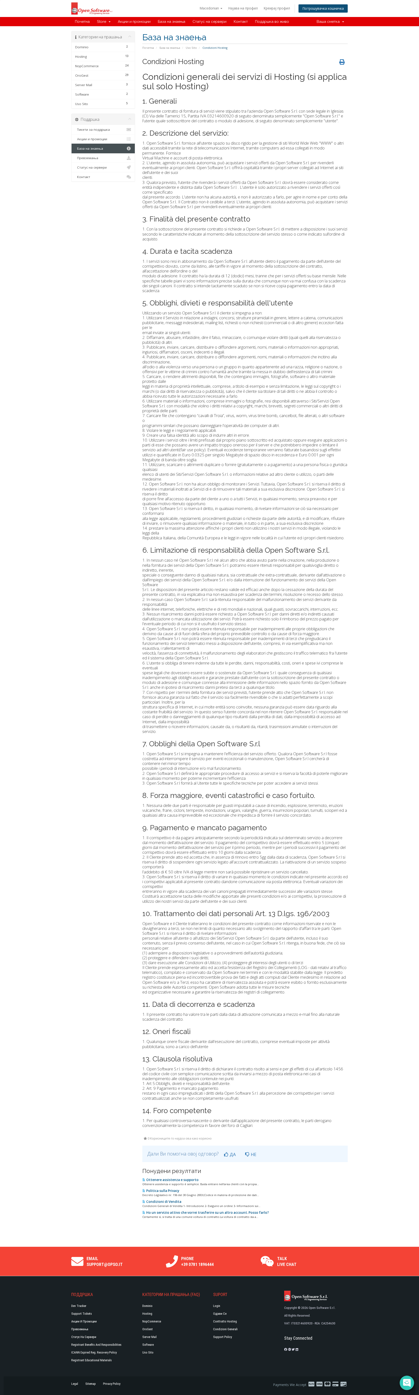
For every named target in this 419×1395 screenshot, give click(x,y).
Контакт (241, 21)
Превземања (86, 158)
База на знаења (171, 21)
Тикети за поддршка (92, 129)
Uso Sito (191, 47)
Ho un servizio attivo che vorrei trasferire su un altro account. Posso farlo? (207, 1212)
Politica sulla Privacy (162, 1191)
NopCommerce (151, 1321)
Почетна (82, 21)
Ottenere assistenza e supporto (172, 1180)
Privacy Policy (111, 1384)
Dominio (147, 1306)
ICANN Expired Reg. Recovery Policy (94, 1352)
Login (216, 1306)
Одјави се (219, 1313)
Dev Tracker (78, 1306)
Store (102, 21)
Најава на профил (243, 8)
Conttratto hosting (225, 1321)
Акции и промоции (134, 21)
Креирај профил (277, 8)
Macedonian (210, 8)
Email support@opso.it (105, 1261)
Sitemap (90, 1384)
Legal (74, 1384)
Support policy (222, 1337)
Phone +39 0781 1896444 (197, 1261)
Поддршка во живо (272, 21)
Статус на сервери (209, 21)
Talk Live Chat (287, 1261)
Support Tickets (81, 1313)
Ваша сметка (329, 21)
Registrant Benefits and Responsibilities (96, 1344)
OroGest (147, 1329)
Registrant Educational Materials (91, 1360)
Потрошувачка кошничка (323, 8)
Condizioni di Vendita (163, 1201)
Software (148, 1344)
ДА (232, 1154)
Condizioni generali (225, 1329)
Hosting (147, 1313)
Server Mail (149, 1337)
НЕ (253, 1154)
